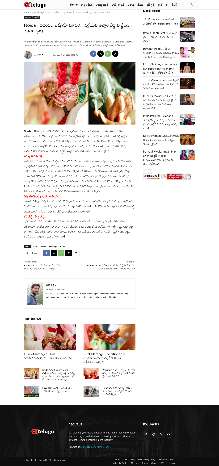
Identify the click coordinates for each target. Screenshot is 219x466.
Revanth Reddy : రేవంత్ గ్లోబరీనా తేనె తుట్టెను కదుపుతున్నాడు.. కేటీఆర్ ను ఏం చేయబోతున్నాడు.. (161, 52)
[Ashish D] (28, 55)
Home (27, 12)
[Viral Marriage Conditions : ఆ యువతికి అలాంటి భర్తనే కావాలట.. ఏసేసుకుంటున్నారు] (109, 337)
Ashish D (39, 55)
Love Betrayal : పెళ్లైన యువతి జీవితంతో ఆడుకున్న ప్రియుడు (57, 389)
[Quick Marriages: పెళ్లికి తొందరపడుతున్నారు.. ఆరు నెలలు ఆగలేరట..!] (50, 337)
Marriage (53, 246)
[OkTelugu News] (42, 431)
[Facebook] (93, 53)
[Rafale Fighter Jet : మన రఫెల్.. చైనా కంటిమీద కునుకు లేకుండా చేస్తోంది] (187, 36)
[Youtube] (169, 435)
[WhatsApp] (108, 53)
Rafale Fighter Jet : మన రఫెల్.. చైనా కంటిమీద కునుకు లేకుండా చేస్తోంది (161, 37)
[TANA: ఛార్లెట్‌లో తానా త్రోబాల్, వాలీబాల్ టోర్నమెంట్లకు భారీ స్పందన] (187, 22)
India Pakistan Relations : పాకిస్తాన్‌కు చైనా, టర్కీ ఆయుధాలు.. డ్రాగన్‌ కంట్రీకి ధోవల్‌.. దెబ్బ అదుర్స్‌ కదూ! (160, 122)
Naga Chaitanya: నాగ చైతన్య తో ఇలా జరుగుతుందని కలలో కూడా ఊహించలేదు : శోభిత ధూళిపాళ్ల (160, 68)
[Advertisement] (207, 59)
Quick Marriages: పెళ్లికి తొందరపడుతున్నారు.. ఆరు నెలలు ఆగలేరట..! (50, 356)
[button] (191, 4)
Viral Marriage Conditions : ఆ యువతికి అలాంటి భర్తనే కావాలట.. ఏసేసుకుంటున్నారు (104, 358)
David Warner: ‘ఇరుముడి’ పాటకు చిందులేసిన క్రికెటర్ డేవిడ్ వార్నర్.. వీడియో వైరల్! (161, 139)
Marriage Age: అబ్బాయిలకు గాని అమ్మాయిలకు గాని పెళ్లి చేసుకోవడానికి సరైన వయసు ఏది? (118, 373)
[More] (76, 253)
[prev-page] (145, 171)
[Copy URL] (115, 53)
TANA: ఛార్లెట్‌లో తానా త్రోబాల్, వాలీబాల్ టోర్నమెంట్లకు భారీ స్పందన (160, 21)
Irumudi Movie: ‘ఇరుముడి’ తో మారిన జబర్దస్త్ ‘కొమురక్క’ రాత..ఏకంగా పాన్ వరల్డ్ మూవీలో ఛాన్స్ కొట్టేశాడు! (159, 157)
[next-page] (150, 171)
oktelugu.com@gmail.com (95, 446)
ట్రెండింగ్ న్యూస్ (38, 12)
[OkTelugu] (42, 4)
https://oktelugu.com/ (55, 289)
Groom (43, 246)
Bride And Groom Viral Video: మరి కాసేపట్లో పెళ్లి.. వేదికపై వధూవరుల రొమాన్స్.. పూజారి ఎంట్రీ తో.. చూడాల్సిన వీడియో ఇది (58, 374)
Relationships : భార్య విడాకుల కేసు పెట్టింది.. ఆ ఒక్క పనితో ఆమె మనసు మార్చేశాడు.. (117, 391)
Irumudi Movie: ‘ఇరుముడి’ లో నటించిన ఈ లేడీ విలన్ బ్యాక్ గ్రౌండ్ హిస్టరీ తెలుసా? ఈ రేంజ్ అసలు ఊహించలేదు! (160, 102)
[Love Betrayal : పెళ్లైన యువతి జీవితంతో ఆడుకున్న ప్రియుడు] (31, 391)
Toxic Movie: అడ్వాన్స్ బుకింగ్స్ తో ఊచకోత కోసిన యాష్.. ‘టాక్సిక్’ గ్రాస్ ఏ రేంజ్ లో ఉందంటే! (161, 84)
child (35, 246)
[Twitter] (161, 435)
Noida (62, 246)
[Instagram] (154, 435)
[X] (100, 53)
